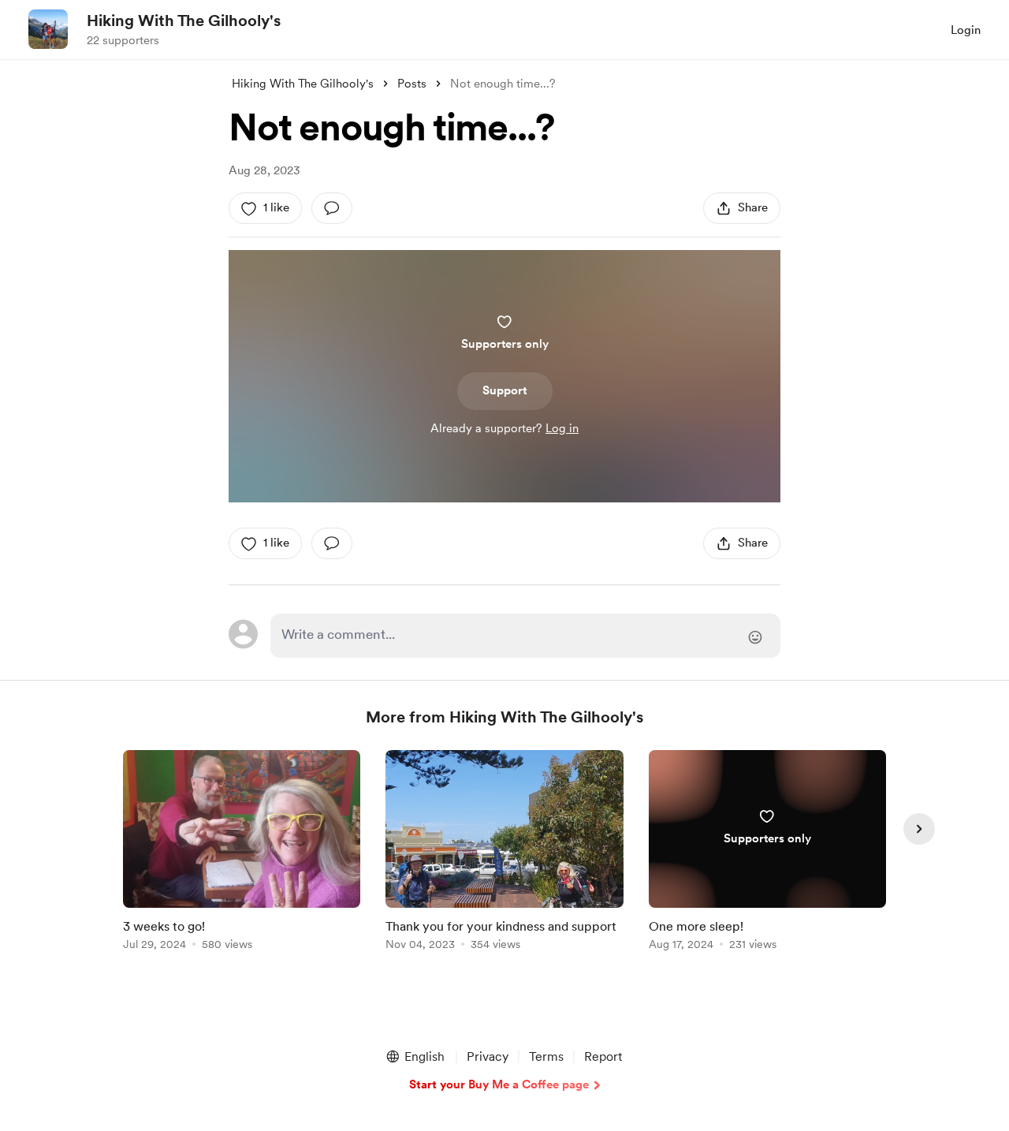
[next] (919, 829)
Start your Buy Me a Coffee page (499, 1084)
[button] (414, 1056)
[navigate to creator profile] (48, 29)
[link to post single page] (242, 853)
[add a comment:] (331, 208)
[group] (242, 853)
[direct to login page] (525, 636)
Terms (546, 1056)
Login (966, 30)
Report (603, 1056)
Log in (562, 428)
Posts (411, 84)
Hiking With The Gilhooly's (184, 20)
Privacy (487, 1056)
